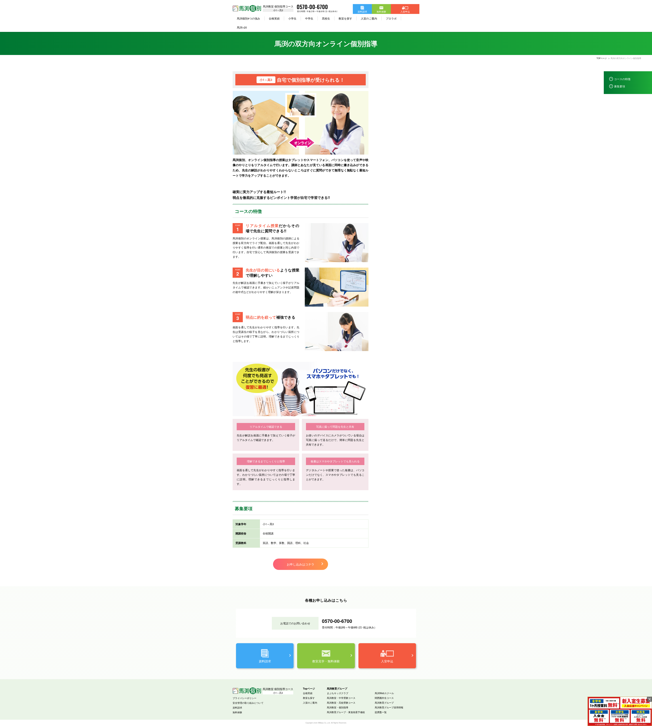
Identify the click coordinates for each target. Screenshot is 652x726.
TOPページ (601, 58)
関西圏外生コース (384, 698)
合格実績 (307, 693)
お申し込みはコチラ (300, 564)
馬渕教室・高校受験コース (341, 702)
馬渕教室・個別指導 (337, 707)
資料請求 (237, 707)
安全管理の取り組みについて (248, 702)
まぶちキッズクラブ (337, 693)
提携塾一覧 (381, 712)
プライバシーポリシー (244, 698)
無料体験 (237, 712)
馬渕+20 (242, 27)
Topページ (309, 688)
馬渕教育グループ (384, 702)
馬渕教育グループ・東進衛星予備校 (346, 712)
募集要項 (619, 86)
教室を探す (345, 18)
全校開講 (268, 533)
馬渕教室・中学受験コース (341, 698)
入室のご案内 (369, 18)
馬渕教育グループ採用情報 (389, 707)
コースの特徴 (622, 79)
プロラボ (391, 18)
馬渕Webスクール (384, 693)
